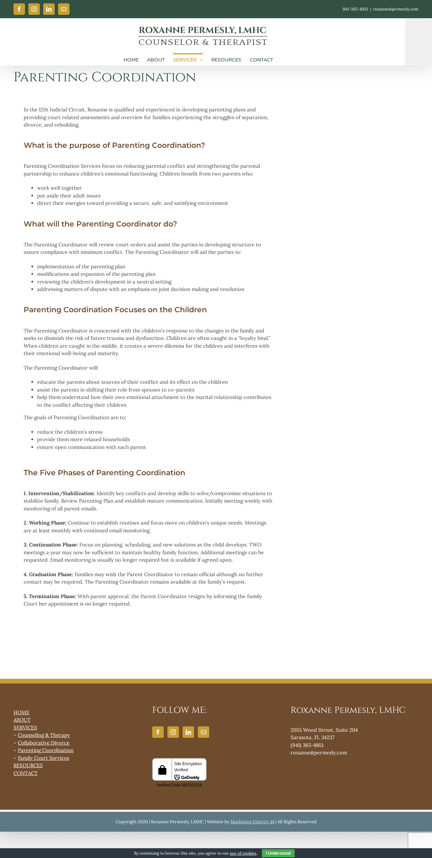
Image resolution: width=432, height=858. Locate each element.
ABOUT (22, 720)
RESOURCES (28, 765)
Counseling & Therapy (44, 735)
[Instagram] (173, 732)
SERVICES (25, 727)
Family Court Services (43, 758)
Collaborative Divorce (44, 743)
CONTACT (26, 773)
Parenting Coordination (46, 750)
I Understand (278, 853)
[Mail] (203, 732)
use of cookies (243, 853)
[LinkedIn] (188, 732)
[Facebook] (158, 732)
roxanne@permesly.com (395, 8)
